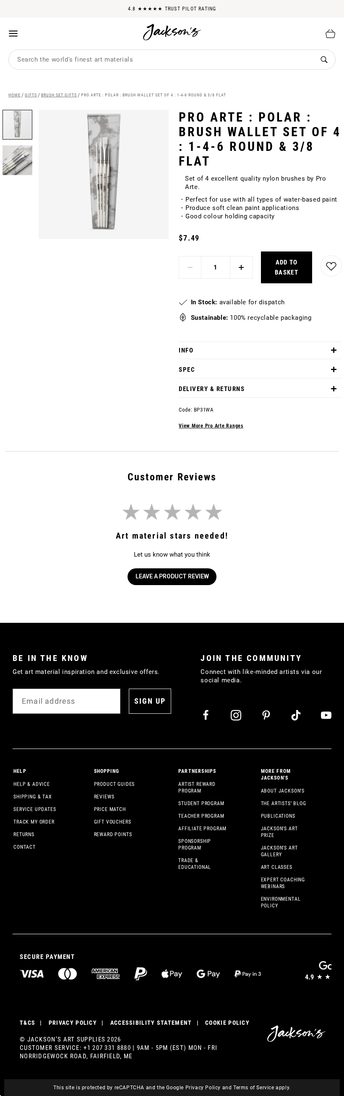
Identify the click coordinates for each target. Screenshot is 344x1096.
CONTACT (24, 847)
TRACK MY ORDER (34, 822)
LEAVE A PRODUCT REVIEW (172, 576)
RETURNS (23, 834)
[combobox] (161, 59)
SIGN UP (150, 701)
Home (14, 95)
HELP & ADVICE (31, 784)
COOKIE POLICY (227, 1022)
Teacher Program (201, 816)
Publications (278, 816)
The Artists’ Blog (283, 803)
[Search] (324, 59)
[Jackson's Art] (172, 32)
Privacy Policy (203, 1088)
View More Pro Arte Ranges (211, 426)
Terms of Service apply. (262, 1088)
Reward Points (113, 834)
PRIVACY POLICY (73, 1022)
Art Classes (276, 867)
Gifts (31, 95)
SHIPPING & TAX (32, 797)
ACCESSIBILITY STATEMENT (151, 1022)
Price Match (110, 809)
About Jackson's (283, 791)
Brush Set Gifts (59, 95)
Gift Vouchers (112, 822)
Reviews (104, 797)
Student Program (201, 803)
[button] (17, 157)
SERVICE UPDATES (34, 809)
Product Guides (114, 784)
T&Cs (27, 1022)
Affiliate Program (202, 829)
